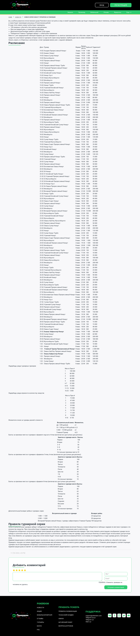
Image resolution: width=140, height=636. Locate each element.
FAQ (38, 630)
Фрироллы (117, 12)
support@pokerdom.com (94, 616)
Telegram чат (90, 620)
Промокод (81, 12)
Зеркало (70, 12)
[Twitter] (124, 615)
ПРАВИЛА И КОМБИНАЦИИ (68, 611)
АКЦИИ (39, 611)
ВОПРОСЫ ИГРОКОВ (66, 626)
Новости (18, 17)
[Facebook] (114, 615)
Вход (102, 5)
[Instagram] (119, 615)
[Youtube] (128, 615)
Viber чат (88, 622)
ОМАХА (61, 618)
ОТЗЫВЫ (40, 618)
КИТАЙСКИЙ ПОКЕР (65, 622)
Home (10, 17)
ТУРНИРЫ (40, 622)
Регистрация (121, 5)
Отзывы (106, 12)
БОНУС (39, 626)
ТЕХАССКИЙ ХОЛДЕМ (66, 615)
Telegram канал (91, 618)
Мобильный (94, 12)
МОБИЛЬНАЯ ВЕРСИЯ (44, 615)
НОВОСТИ (40, 607)
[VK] (110, 615)
